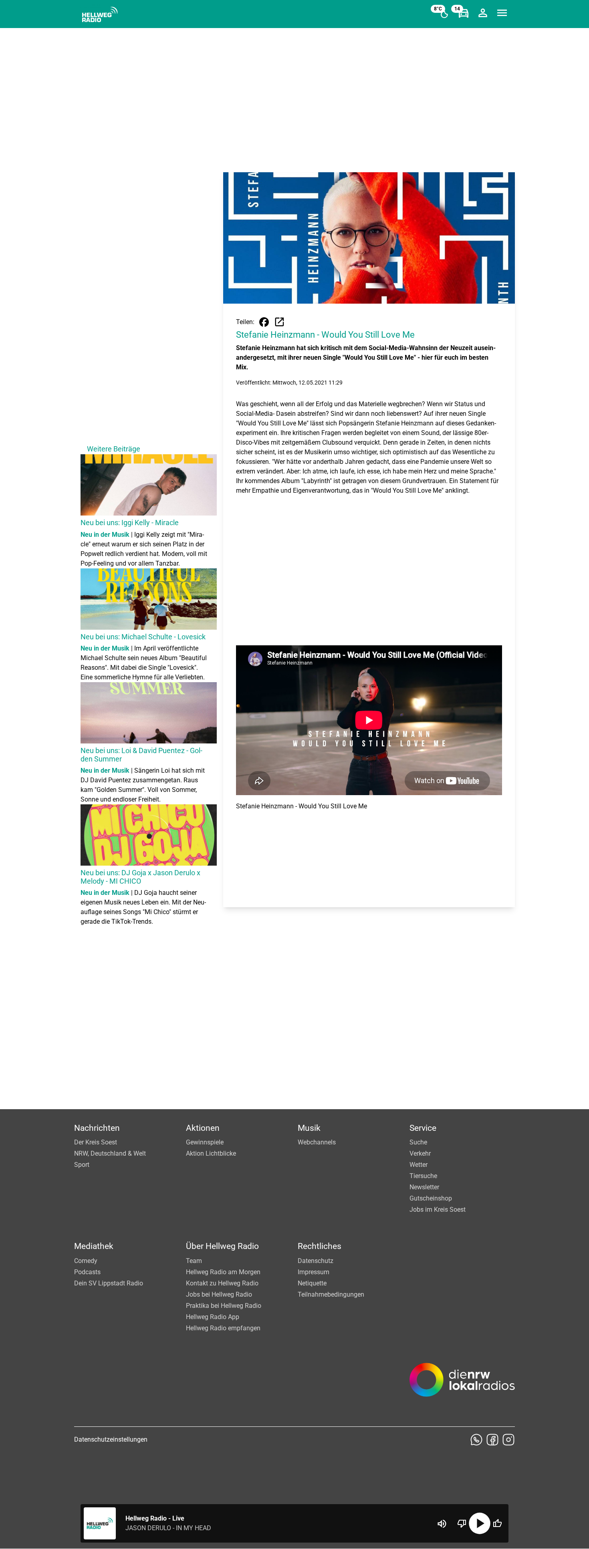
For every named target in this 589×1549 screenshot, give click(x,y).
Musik (309, 1128)
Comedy (85, 1261)
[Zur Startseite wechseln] (100, 14)
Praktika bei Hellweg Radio (223, 1305)
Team (194, 1261)
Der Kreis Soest (95, 1142)
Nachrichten (97, 1128)
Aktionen (203, 1128)
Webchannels (317, 1142)
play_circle (479, 1523)
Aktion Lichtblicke (211, 1153)
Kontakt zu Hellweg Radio (222, 1283)
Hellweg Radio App (212, 1317)
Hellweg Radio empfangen (223, 1328)
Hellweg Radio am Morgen (223, 1272)
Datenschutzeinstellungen (110, 1439)
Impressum (313, 1272)
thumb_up (497, 1523)
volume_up (442, 1523)
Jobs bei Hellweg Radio (219, 1294)
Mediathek (93, 1246)
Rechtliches (319, 1246)
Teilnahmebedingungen (331, 1294)
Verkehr (420, 1153)
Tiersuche (423, 1176)
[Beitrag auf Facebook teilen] (264, 322)
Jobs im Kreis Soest (437, 1209)
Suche (418, 1142)
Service (422, 1128)
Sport (81, 1164)
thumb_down (462, 1523)
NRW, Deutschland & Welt (110, 1153)
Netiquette (312, 1283)
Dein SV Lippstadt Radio (108, 1283)
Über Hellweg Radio (222, 1246)
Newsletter (424, 1187)
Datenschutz (315, 1261)
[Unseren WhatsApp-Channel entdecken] (476, 1439)
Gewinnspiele (205, 1142)
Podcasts (87, 1272)
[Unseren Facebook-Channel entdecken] (492, 1439)
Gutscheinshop (430, 1198)
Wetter (418, 1164)
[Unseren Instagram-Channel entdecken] (508, 1439)
